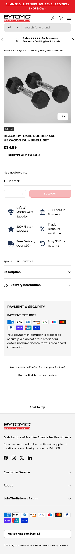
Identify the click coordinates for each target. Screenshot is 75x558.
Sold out (50, 193)
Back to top (37, 407)
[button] (61, 18)
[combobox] (37, 27)
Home (7, 50)
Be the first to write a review (37, 375)
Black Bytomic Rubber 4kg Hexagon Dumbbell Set (38, 50)
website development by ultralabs (50, 545)
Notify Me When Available (24, 155)
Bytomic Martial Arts (22, 545)
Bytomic (8, 261)
